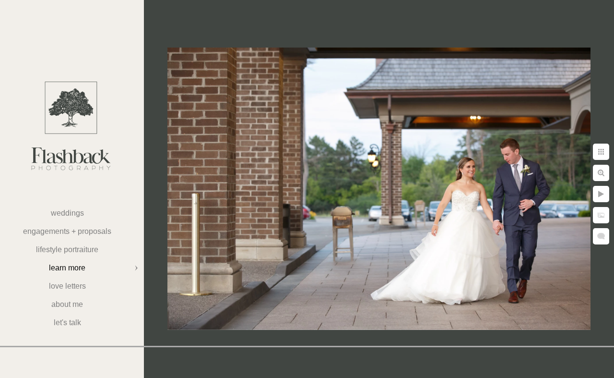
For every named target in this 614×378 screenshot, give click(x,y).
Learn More (67, 268)
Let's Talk (67, 322)
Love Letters (67, 286)
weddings (67, 213)
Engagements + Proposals (67, 231)
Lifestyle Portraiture (67, 249)
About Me (67, 304)
